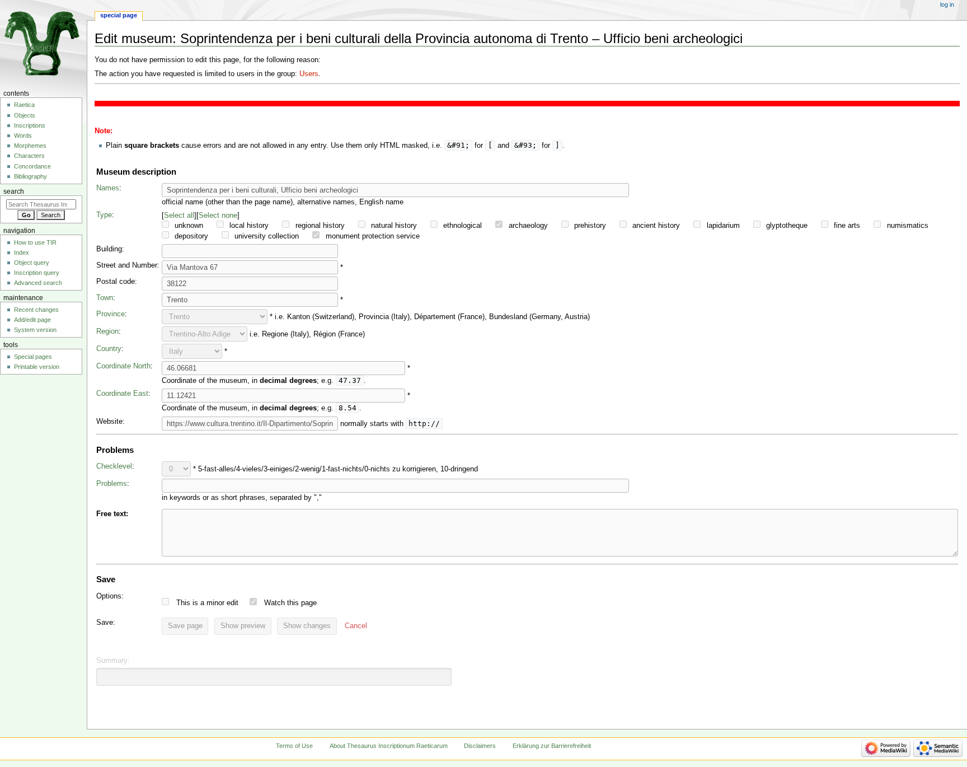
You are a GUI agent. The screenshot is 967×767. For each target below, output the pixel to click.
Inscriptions (29, 125)
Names (107, 188)
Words (23, 135)
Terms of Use (294, 745)
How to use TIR (35, 242)
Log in (947, 4)
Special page (118, 15)
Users (308, 74)
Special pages (33, 356)
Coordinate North (123, 366)
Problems (111, 484)
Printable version (36, 366)
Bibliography (30, 176)
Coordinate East (122, 393)
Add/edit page (32, 319)
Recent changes (36, 309)
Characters (29, 155)
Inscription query (36, 272)
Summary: (113, 661)
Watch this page (290, 603)
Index (21, 252)
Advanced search (38, 282)
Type (104, 215)
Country (108, 349)
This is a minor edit (207, 603)
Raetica (24, 104)
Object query (31, 262)
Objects (24, 115)
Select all (179, 215)
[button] (355, 626)
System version (35, 329)
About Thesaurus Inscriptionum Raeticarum (389, 745)
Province (110, 314)
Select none (218, 215)
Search (13, 191)
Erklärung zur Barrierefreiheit (552, 745)
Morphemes (30, 145)
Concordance (32, 166)
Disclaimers (480, 745)
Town (104, 298)
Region (107, 331)
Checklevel (114, 466)
